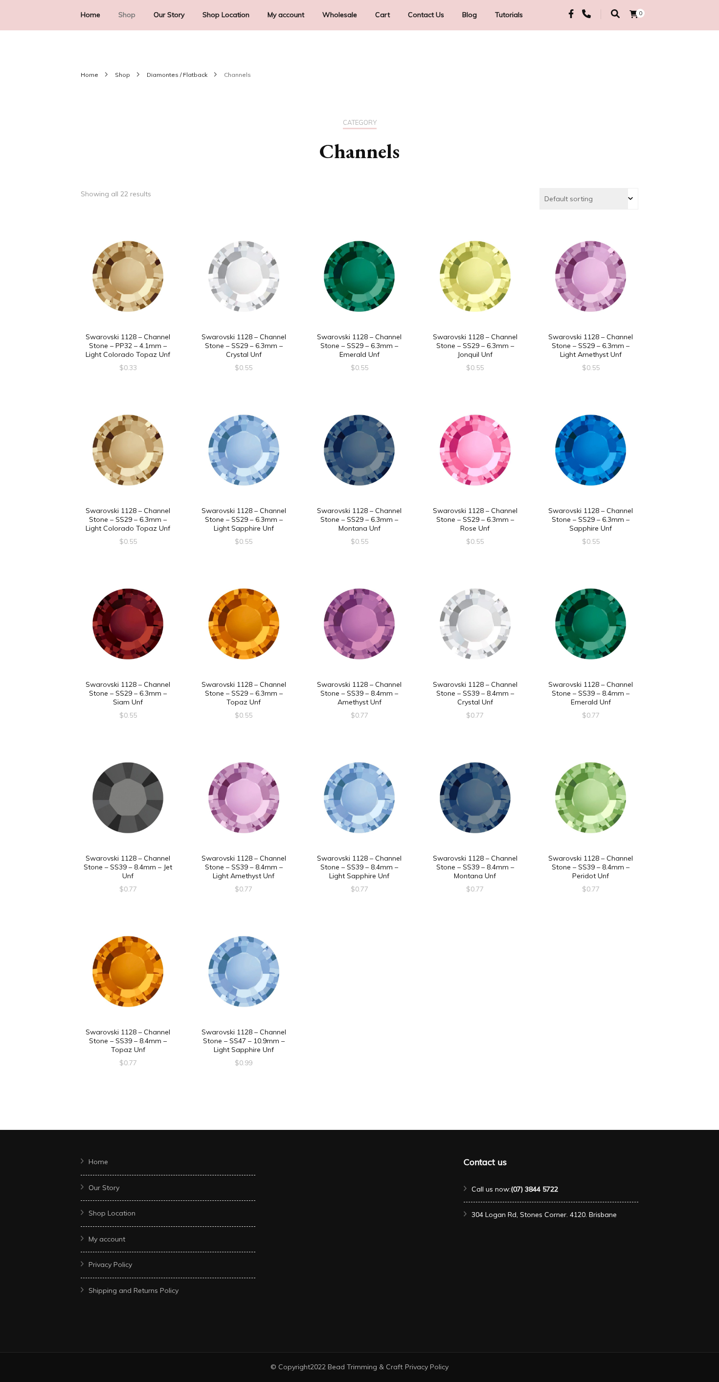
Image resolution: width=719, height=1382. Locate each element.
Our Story (169, 14)
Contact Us (426, 14)
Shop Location (225, 14)
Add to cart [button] (128, 282)
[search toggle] (615, 14)
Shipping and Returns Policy (134, 1290)
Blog (469, 14)
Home (90, 14)
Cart (382, 14)
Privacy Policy (110, 1264)
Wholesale (339, 14)
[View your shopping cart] (633, 14)
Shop (126, 14)
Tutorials (509, 14)
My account (286, 14)
